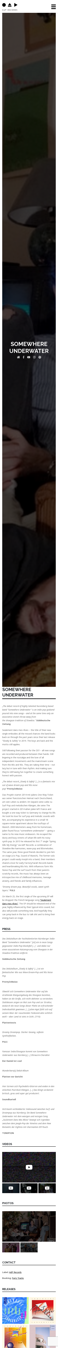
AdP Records (15, 1272)
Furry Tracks (18, 1278)
